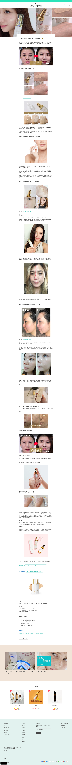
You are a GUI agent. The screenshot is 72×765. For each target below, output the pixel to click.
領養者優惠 (6, 730)
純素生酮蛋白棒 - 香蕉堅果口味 (36, 706)
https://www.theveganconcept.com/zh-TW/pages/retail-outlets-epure (31, 633)
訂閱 (38, 733)
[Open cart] (69, 4)
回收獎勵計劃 (6, 734)
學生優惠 (5, 732)
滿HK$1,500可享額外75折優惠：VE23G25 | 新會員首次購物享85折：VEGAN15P (36, 1)
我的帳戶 (5, 725)
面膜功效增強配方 (17, 706)
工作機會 (63, 729)
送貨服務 (23, 730)
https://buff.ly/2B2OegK (27, 211)
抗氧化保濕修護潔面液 (55, 706)
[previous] (5, 700)
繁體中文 (5, 758)
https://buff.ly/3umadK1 (27, 339)
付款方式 (23, 729)
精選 (3, 4)
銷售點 (23, 737)
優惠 (10, 4)
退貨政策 (23, 732)
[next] (67, 700)
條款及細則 (24, 736)
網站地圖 (23, 741)
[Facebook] (4, 750)
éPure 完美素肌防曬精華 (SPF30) (34, 571)
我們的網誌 (63, 727)
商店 (6, 4)
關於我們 (63, 725)
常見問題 (23, 727)
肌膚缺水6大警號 (42, 671)
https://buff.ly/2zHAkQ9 (27, 98)
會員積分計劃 (6, 727)
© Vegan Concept (6, 760)
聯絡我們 (23, 725)
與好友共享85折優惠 (7, 729)
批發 (22, 739)
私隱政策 (23, 734)
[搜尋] (66, 4)
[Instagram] (6, 750)
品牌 (13, 4)
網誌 (17, 4)
